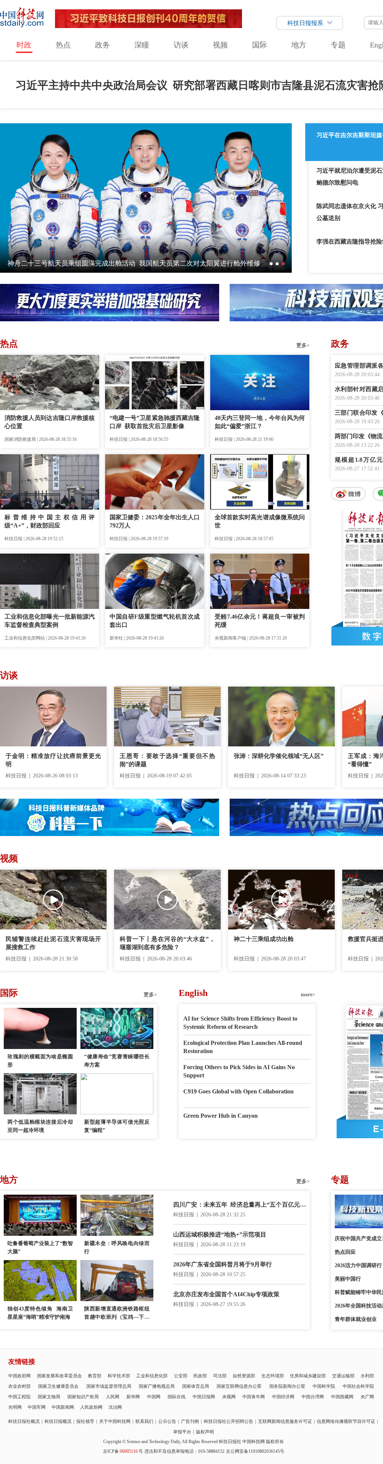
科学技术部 (119, 1375)
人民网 (112, 1396)
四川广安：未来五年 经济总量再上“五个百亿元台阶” (239, 1205)
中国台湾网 (312, 1396)
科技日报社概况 (24, 1421)
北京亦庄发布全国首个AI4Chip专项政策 (226, 1294)
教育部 (94, 1375)
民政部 (200, 1375)
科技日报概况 (58, 1421)
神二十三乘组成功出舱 (264, 939)
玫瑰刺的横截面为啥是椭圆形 (40, 1061)
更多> (303, 345)
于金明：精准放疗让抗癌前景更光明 (53, 760)
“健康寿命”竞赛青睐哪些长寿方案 (117, 1061)
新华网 (133, 1396)
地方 (298, 45)
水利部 (367, 1375)
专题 (338, 45)
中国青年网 (253, 1396)
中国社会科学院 (358, 1386)
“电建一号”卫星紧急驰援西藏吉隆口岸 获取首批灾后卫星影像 (155, 422)
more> (308, 994)
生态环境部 (272, 1375)
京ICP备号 (123, 1451)
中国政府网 (19, 1375)
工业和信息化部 (152, 1375)
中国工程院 (19, 1396)
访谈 (181, 45)
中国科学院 (324, 1386)
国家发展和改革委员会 (59, 1375)
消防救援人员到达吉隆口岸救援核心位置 (49, 422)
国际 (259, 45)
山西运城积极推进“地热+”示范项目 (219, 1234)
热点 (63, 45)
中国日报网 (204, 1396)
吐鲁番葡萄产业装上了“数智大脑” (40, 1247)
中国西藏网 (342, 1396)
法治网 (115, 1407)
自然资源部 (244, 1375)
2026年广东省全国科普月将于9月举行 (222, 1264)
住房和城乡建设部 (308, 1375)
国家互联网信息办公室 (239, 1386)
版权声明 (205, 1431)
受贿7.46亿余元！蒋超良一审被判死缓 (260, 620)
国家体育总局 (195, 1386)
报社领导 (85, 1421)
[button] (271, 263)
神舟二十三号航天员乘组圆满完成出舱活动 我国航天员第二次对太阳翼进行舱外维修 (133, 263)
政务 (102, 45)
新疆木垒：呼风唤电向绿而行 (117, 1247)
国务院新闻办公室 (287, 1386)
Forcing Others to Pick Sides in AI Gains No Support (239, 1071)
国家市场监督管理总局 (108, 1386)
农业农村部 (19, 1386)
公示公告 (167, 1421)
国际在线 (177, 1396)
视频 (220, 45)
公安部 (180, 1375)
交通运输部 (343, 1375)
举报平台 (182, 1431)
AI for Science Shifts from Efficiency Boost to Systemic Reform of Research (240, 1022)
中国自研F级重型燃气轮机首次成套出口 (155, 620)
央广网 (367, 1396)
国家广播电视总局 (157, 1386)
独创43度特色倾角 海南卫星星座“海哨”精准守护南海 (40, 1313)
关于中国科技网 (115, 1421)
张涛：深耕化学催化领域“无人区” (279, 756)
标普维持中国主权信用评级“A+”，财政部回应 (49, 521)
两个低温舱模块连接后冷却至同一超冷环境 (40, 1126)
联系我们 (144, 1421)
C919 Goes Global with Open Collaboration (238, 1091)
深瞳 (141, 45)
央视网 (229, 1396)
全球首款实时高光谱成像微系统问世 (260, 521)
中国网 (153, 1396)
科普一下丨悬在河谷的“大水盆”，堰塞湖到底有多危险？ (167, 943)
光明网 (15, 1407)
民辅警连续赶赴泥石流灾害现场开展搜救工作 (53, 943)
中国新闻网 (63, 1407)
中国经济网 (283, 1396)
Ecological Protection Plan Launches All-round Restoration (242, 1047)
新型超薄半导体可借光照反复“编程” (117, 1126)
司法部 (220, 1375)
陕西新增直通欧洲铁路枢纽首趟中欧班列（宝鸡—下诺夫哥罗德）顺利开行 (117, 1313)
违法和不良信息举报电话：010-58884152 (184, 1451)
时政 (23, 45)
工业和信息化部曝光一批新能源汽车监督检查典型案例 (49, 620)
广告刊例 (190, 1421)
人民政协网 (91, 1407)
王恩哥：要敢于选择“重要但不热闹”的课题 (167, 760)
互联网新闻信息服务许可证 (285, 1421)
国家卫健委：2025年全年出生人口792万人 (155, 521)
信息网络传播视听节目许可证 (346, 1421)
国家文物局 (49, 1396)
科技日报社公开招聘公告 (228, 1421)
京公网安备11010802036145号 (255, 1451)
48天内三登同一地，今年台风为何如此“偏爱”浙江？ (260, 422)
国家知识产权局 (83, 1396)
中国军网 (37, 1407)
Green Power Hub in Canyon (220, 1115)
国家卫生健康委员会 (58, 1386)
